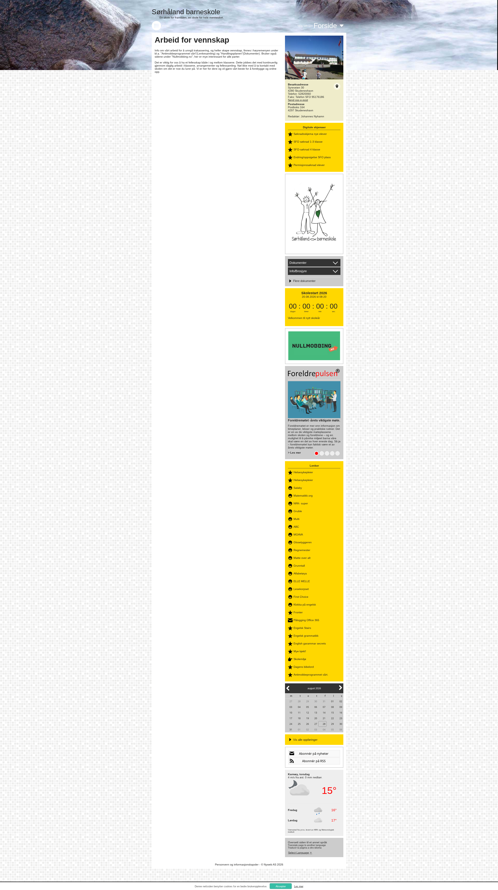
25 (299, 724)
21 (324, 718)
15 (332, 712)
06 (315, 707)
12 (307, 712)
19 (307, 718)
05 (307, 707)
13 (315, 712)
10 (290, 712)
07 (324, 707)
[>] (340, 690)
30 (315, 701)
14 (324, 712)
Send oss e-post (298, 100)
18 (299, 718)
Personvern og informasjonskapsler (237, 864)
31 (324, 701)
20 (315, 718)
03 (290, 707)
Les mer (298, 886)
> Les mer (294, 452)
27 (290, 701)
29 (307, 701)
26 (307, 724)
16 (340, 712)
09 (340, 707)
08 (332, 707)
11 (299, 712)
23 (340, 718)
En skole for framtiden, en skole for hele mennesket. (192, 17)
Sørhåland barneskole (186, 12)
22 (332, 718)
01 (332, 701)
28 (299, 701)
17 (290, 718)
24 (290, 724)
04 (299, 707)
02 (340, 701)
